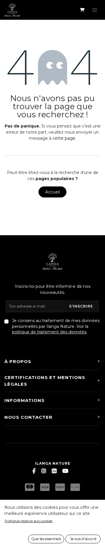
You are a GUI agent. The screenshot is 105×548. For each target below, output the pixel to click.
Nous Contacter (28, 417)
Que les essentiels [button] (46, 539)
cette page (63, 138)
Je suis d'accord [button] (83, 539)
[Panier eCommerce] (82, 9)
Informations (24, 400)
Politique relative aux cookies (28, 521)
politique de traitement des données (49, 332)
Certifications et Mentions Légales (44, 381)
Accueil (52, 192)
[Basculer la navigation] (95, 10)
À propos (17, 361)
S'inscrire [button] (81, 306)
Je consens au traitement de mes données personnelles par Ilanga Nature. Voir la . (55, 326)
